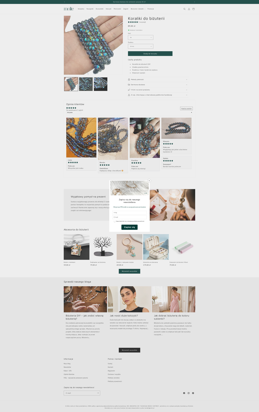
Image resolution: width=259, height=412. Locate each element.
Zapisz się (129, 227)
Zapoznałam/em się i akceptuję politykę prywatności (130, 221)
